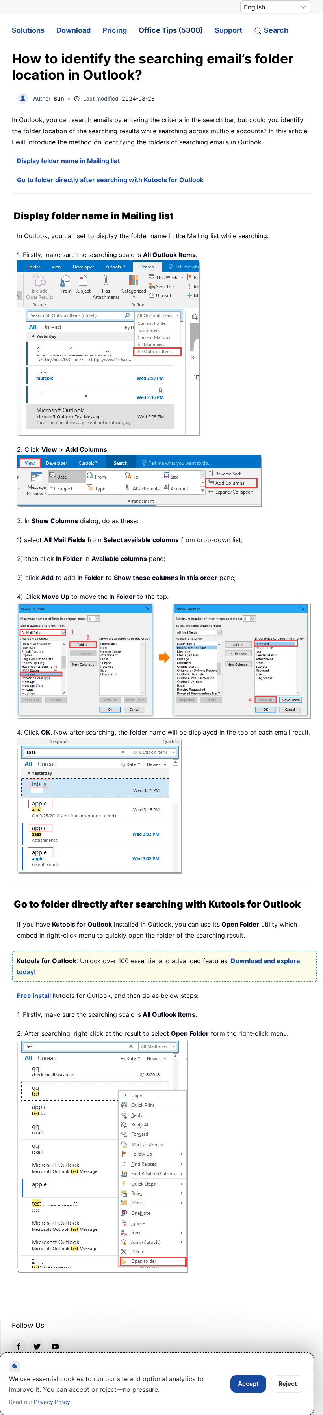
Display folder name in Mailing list (68, 161)
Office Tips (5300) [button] (171, 30)
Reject (287, 1383)
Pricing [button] (114, 30)
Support (228, 30)
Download (73, 30)
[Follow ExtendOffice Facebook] (19, 1346)
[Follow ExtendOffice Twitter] (37, 1346)
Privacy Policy (52, 1401)
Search (276, 30)
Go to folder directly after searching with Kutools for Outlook (110, 180)
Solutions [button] (28, 30)
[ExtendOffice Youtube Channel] (55, 1346)
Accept (248, 1383)
